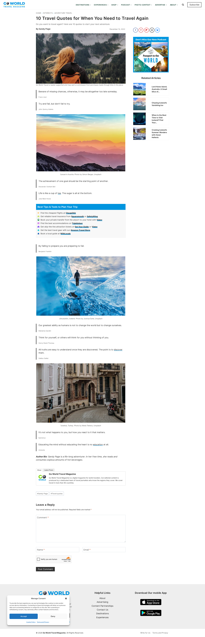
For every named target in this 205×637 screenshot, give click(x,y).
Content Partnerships (102, 606)
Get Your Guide (82, 226)
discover (118, 349)
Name (41, 550)
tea (59, 193)
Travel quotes (57, 494)
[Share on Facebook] (135, 30)
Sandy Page (44, 29)
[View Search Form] (183, 4)
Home (38, 13)
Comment (43, 517)
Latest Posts (48, 470)
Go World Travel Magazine (62, 474)
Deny (53, 616)
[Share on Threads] (152, 30)
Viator (99, 220)
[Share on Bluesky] (157, 30)
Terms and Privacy (43, 622)
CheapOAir (71, 213)
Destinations (102, 613)
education (98, 444)
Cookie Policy (31, 622)
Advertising (102, 602)
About (39, 470)
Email (87, 550)
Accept (24, 616)
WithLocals (65, 233)
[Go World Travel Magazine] (42, 477)
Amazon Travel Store (80, 230)
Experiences (102, 617)
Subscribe (194, 4)
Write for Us (145, 633)
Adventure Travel (63, 13)
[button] (66, 598)
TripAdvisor (77, 223)
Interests (48, 13)
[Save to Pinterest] (141, 30)
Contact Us (102, 609)
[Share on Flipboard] (146, 30)
